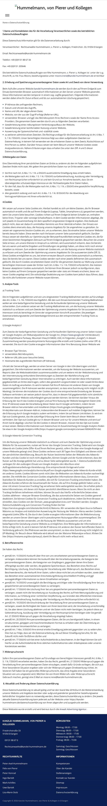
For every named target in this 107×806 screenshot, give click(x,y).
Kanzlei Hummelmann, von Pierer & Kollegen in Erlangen (43, 800)
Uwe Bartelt (8, 787)
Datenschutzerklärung (19, 22)
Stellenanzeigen (64, 773)
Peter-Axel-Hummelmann (15, 763)
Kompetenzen (63, 763)
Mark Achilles (9, 782)
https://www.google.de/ (73, 334)
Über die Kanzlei (64, 768)
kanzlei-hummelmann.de (46, 88)
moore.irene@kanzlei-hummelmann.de (74, 75)
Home (5, 22)
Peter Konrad (9, 773)
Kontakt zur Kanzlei (65, 777)
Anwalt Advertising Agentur (73, 709)
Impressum (61, 787)
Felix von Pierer (10, 768)
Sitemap (60, 782)
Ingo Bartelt (8, 777)
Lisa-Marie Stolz (10, 792)
